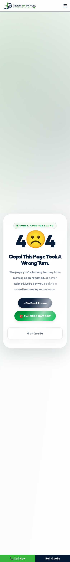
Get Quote (35, 333)
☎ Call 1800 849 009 (35, 316)
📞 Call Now (17, 558)
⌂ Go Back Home (35, 303)
